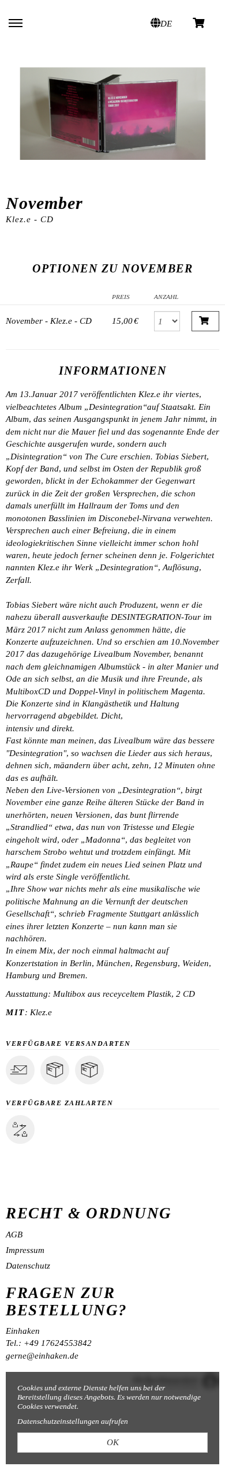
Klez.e (41, 1012)
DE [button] (166, 23)
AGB (14, 1234)
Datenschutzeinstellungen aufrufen (72, 1421)
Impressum (25, 1250)
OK (113, 1442)
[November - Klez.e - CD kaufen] (206, 321)
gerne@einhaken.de (42, 1355)
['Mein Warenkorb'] (199, 22)
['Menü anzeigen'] (15, 22)
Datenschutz (28, 1265)
